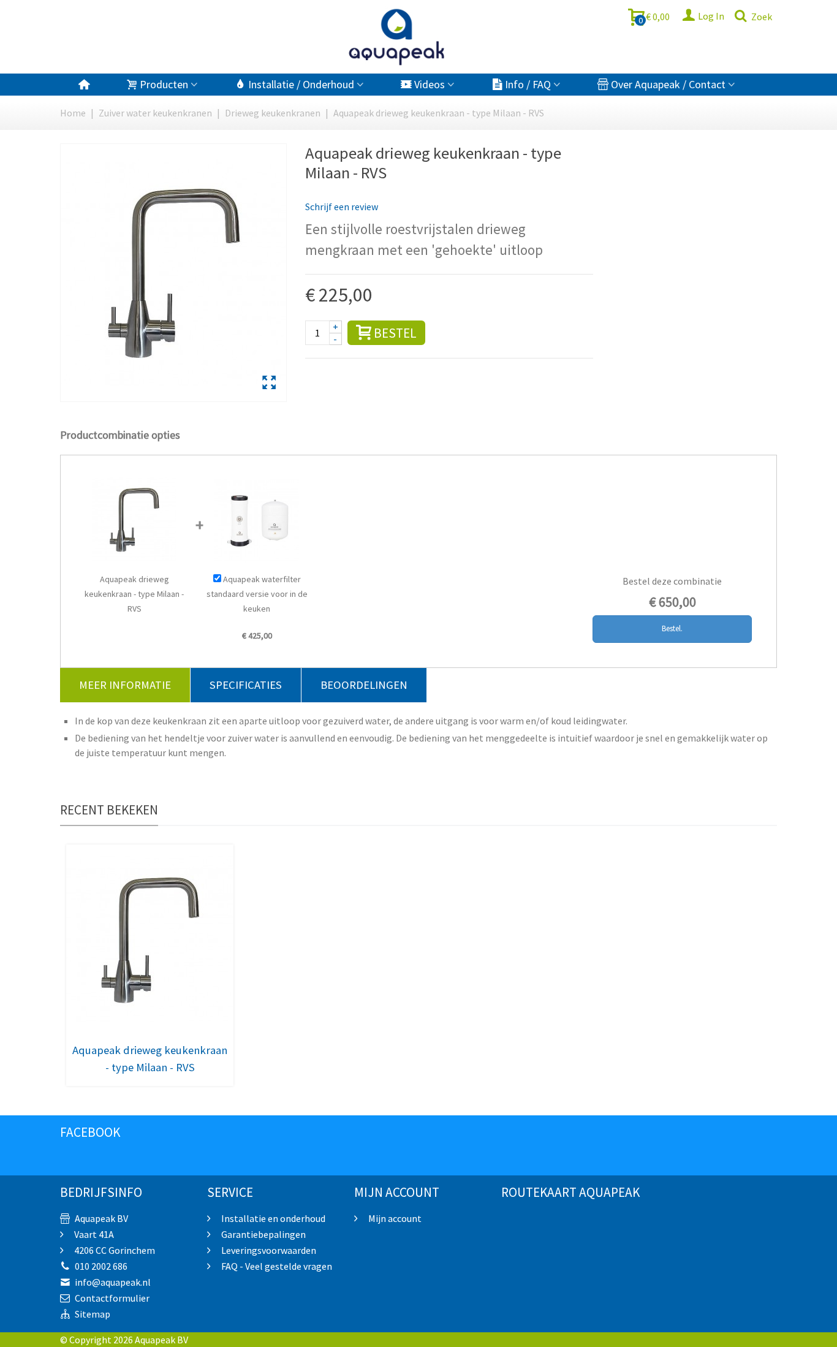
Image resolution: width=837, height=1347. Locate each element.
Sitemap (92, 1314)
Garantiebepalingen (262, 1234)
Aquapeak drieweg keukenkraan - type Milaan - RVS (149, 1058)
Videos (429, 84)
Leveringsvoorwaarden (267, 1250)
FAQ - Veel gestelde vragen (275, 1266)
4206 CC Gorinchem (113, 1250)
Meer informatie (125, 685)
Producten (164, 84)
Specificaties (246, 685)
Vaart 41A (93, 1234)
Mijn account (394, 1218)
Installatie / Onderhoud (301, 84)
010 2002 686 (101, 1266)
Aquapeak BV (101, 1218)
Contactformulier (112, 1298)
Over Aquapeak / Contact (668, 84)
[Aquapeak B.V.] (397, 36)
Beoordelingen (363, 685)
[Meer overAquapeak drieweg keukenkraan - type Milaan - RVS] (149, 940)
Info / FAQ (528, 84)
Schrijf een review (341, 206)
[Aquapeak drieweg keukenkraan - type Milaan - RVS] (269, 383)
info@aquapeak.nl (113, 1282)
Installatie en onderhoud (272, 1218)
